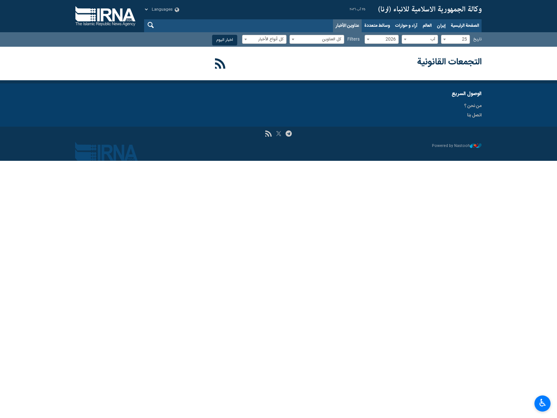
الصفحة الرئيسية (465, 26)
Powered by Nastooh (451, 146)
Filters (353, 39)
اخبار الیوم (224, 40)
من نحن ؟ (473, 106)
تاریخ (477, 39)
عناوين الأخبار (347, 26)
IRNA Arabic (430, 9)
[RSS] (220, 64)
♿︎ (542, 403)
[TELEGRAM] (288, 134)
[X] (278, 134)
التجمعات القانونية (449, 62)
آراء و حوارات (406, 26)
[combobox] (455, 39)
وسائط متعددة (377, 26)
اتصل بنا (474, 115)
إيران (441, 26)
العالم (427, 26)
